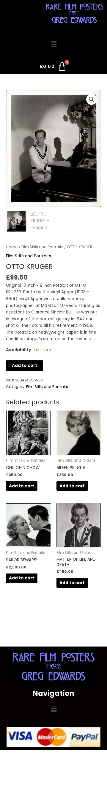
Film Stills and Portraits (42, 246)
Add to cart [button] (21, 486)
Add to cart (24, 365)
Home (12, 246)
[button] (53, 44)
